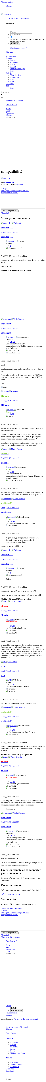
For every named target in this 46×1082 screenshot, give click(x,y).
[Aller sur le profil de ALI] (3, 662)
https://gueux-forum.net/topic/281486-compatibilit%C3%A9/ (15, 192)
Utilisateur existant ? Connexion (18, 18)
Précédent (14, 1043)
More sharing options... (10, 211)
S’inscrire (9, 52)
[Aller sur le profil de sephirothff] (6, 499)
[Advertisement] (23, 143)
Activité (9, 73)
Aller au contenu (7, 2)
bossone (4, 463)
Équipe (13, 67)
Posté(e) (10, 232)
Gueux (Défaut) (16, 1010)
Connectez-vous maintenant (11, 908)
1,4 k (12, 472)
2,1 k (12, 684)
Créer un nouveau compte (10, 894)
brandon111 (9, 182)
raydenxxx (6, 323)
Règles (12, 64)
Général (20, 184)
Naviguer (9, 58)
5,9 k (12, 414)
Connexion (15, 44)
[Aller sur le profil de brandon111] (6, 178)
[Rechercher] (2, 97)
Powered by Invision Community (26, 1019)
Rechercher (14, 77)
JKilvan (5, 405)
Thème (8, 1006)
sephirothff (6, 512)
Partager (4, 188)
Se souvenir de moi (17, 39)
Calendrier (14, 62)
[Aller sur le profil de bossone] (5, 449)
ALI (3, 666)
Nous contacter (11, 1013)
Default (13, 1008)
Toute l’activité (15, 75)
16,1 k (12, 342)
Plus (12, 71)
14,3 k (12, 521)
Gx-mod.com (11, 56)
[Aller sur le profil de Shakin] (4, 601)
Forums (13, 60)
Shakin (4, 615)
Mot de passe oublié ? (18, 48)
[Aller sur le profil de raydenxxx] (6, 319)
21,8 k (12, 626)
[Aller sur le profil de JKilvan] (5, 391)
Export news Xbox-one (14, 101)
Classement (10, 81)
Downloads (10, 84)
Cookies (9, 1015)
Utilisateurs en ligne (17, 69)
